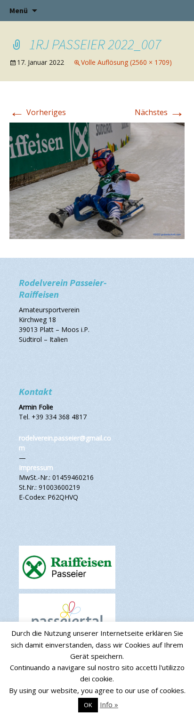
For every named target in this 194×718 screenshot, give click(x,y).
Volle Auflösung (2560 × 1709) (126, 62)
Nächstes (160, 112)
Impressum (36, 467)
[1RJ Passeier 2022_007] (97, 180)
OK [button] (88, 705)
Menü (18, 10)
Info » (109, 704)
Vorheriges (37, 112)
